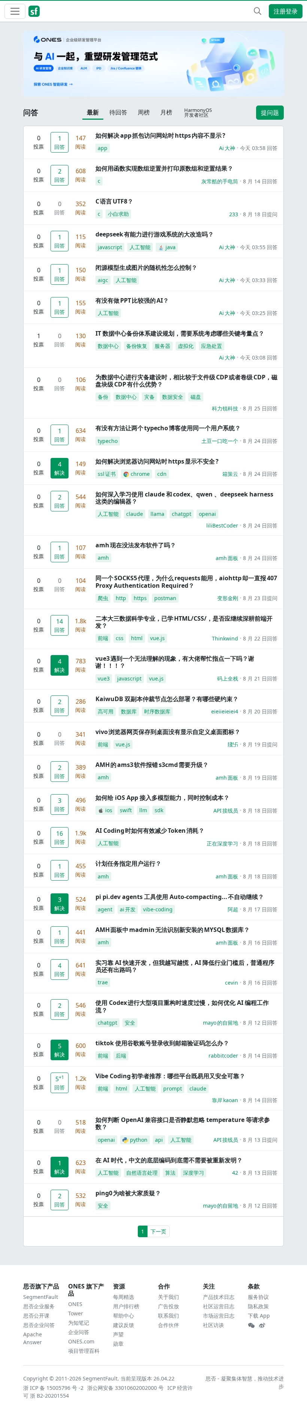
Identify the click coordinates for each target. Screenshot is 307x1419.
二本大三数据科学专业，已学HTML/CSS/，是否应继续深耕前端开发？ (184, 622)
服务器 (162, 345)
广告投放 (168, 1306)
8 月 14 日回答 (260, 181)
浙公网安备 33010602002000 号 (125, 1387)
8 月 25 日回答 (260, 408)
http (121, 598)
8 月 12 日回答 (260, 1022)
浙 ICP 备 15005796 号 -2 (53, 1387)
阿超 (233, 909)
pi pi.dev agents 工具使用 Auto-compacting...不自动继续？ (179, 897)
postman (165, 598)
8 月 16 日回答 (260, 942)
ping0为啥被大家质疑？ (128, 1193)
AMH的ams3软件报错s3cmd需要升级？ (152, 765)
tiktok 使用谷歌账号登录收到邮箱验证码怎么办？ (162, 1043)
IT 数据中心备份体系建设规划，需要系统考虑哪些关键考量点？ (179, 333)
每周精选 (123, 1296)
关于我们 (168, 1296)
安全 (130, 1022)
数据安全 (172, 396)
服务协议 (258, 1296)
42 (235, 1172)
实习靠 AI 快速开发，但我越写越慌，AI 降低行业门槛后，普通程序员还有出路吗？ (184, 966)
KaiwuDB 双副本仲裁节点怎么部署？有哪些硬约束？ (166, 699)
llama (157, 513)
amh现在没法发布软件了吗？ (135, 545)
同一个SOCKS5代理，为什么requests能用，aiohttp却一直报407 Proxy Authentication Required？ (186, 581)
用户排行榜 (126, 1306)
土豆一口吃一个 (219, 440)
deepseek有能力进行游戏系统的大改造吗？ (154, 234)
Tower (75, 1313)
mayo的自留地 (220, 1022)
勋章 (118, 1343)
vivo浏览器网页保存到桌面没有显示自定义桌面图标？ (167, 732)
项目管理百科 (84, 1350)
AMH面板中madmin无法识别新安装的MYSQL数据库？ (172, 930)
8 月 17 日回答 (260, 909)
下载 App (259, 1315)
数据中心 (108, 345)
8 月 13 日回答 (260, 1172)
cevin (231, 982)
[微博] (262, 1325)
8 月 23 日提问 (260, 598)
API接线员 (225, 810)
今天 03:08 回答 (258, 357)
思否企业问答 (39, 1324)
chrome (140, 473)
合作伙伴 (168, 1324)
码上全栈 (227, 678)
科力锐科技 (225, 408)
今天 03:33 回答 (258, 280)
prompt (172, 1088)
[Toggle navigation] (14, 11)
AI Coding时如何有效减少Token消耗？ (149, 830)
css (120, 638)
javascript (110, 247)
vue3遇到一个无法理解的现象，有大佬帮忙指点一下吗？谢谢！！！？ (174, 662)
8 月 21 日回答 (260, 678)
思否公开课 (36, 1315)
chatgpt (181, 513)
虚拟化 (186, 345)
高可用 (105, 711)
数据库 (129, 711)
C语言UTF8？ (114, 201)
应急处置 (211, 345)
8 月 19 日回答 (260, 777)
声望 (118, 1334)
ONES (75, 1304)
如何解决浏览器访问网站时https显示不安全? (157, 461)
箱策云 (230, 473)
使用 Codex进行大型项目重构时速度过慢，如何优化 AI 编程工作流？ (182, 1006)
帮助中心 (123, 1315)
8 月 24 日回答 (260, 440)
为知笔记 (78, 1322)
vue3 (104, 678)
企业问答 (78, 1332)
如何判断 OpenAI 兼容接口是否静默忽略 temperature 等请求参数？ (182, 1123)
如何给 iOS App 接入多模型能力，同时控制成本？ (162, 797)
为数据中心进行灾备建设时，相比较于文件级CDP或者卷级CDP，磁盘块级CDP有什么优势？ (186, 380)
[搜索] (257, 11)
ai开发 (128, 909)
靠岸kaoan (225, 1100)
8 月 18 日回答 (260, 810)
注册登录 (286, 11)
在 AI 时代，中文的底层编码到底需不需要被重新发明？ (169, 1160)
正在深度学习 (222, 843)
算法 (170, 1172)
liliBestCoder (222, 525)
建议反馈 (123, 1324)
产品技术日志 (218, 1296)
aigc (103, 280)
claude (134, 513)
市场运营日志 (218, 1315)
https (140, 598)
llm (143, 810)
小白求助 (118, 213)
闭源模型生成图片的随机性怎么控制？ (146, 267)
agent (105, 909)
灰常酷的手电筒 (219, 181)
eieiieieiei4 (224, 711)
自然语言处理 (142, 1172)
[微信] (251, 1325)
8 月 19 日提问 (260, 744)
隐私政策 (258, 1306)
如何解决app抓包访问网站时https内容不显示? (160, 135)
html (137, 638)
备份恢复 (136, 345)
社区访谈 (213, 1324)
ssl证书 (107, 473)
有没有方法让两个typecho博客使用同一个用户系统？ (168, 428)
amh (103, 557)
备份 (103, 396)
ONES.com (81, 1341)
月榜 (166, 112)
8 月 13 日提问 (260, 1139)
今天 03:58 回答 (258, 148)
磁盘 (196, 396)
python (139, 1139)
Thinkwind (225, 638)
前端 (103, 638)
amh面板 (227, 558)
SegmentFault (40, 1296)
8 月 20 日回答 (260, 711)
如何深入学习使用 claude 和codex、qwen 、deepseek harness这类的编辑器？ (184, 497)
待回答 (118, 112)
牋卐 (233, 744)
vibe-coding (158, 909)
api (159, 1139)
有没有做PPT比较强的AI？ (132, 300)
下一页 (158, 1231)
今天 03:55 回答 (258, 247)
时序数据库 (157, 711)
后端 (121, 1055)
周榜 (144, 112)
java (170, 247)
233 (233, 214)
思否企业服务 (39, 1306)
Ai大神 (227, 148)
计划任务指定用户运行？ (128, 863)
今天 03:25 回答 (258, 312)
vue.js (157, 638)
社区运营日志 (218, 1306)
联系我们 (168, 1315)
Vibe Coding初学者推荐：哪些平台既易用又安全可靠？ (170, 1076)
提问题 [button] (270, 112)
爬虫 (103, 598)
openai (207, 513)
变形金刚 (227, 598)
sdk (159, 810)
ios (108, 810)
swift (126, 810)
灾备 (149, 396)
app (102, 148)
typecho (108, 440)
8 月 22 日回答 (260, 638)
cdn (162, 473)
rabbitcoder (223, 1055)
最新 (93, 112)
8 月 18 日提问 (260, 214)
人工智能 (140, 247)
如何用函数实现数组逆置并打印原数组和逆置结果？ (164, 168)
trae (103, 982)
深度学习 (193, 1172)
